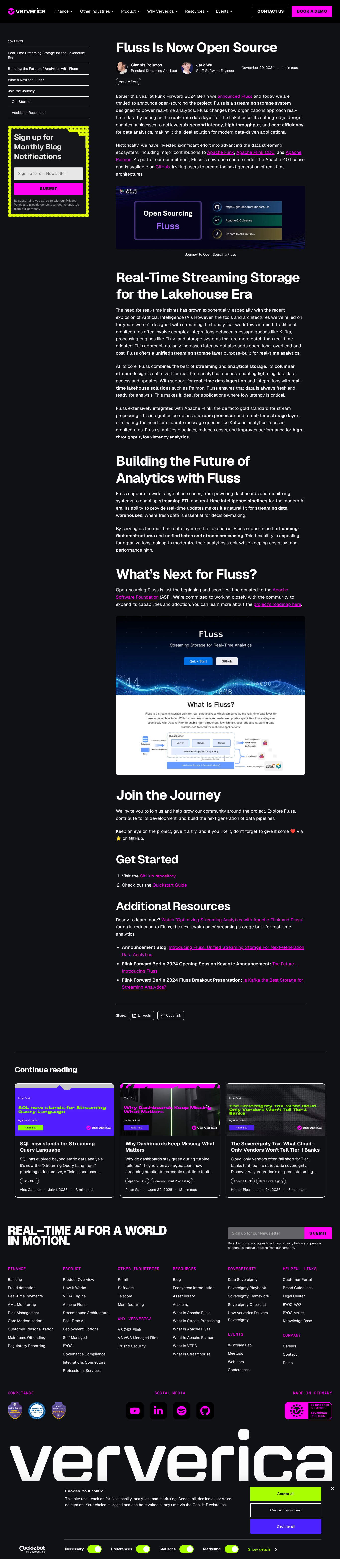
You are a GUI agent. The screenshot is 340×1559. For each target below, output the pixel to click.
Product (128, 11)
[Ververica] (26, 11)
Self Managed (75, 1337)
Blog (177, 1279)
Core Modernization (25, 1320)
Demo (288, 1362)
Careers (289, 1346)
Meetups (235, 1353)
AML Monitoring (22, 1304)
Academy (181, 1304)
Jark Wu (204, 65)
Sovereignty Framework (248, 1296)
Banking (15, 1279)
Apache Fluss (128, 81)
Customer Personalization (31, 1329)
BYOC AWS (292, 1304)
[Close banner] (332, 1488)
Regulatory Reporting (26, 1345)
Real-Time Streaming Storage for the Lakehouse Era (46, 55)
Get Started (21, 101)
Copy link (173, 1015)
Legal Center (294, 1296)
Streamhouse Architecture (85, 1312)
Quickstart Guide (170, 885)
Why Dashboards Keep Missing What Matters (170, 1146)
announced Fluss (235, 96)
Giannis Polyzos (146, 65)
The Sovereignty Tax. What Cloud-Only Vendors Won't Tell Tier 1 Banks (275, 1146)
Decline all (286, 1526)
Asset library (184, 1296)
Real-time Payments (25, 1296)
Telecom (125, 1296)
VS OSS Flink (129, 1329)
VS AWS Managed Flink (138, 1337)
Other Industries (95, 11)
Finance (61, 11)
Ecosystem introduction (194, 1287)
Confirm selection (285, 1510)
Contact (290, 1354)
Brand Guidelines (298, 1287)
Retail (123, 1279)
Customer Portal (297, 1279)
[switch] (143, 1549)
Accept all (285, 1494)
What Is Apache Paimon (193, 1337)
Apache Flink (220, 152)
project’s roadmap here (277, 604)
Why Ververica (160, 11)
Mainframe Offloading (26, 1337)
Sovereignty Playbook (247, 1287)
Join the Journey (21, 91)
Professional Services (82, 1370)
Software (126, 1287)
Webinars (236, 1361)
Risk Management (23, 1312)
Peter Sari (133, 1189)
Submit (48, 188)
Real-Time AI (73, 1320)
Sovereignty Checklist (247, 1304)
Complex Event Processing (172, 1181)
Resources (194, 11)
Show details (259, 1549)
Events (222, 11)
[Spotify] (181, 1410)
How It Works (74, 1287)
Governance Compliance (84, 1354)
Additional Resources (28, 112)
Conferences (239, 1369)
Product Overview (78, 1279)
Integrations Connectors (84, 1362)
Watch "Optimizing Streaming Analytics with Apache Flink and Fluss (231, 920)
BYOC (68, 1345)
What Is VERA (185, 1345)
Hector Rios (240, 1189)
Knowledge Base (297, 1320)
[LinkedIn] (158, 1410)
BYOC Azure (293, 1312)
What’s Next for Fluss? (26, 79)
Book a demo (312, 11)
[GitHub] (205, 1410)
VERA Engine (74, 1296)
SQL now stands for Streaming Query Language (57, 1146)
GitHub (163, 167)
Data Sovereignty (271, 1181)
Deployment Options (81, 1329)
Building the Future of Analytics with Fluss (43, 68)
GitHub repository (158, 876)
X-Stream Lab (240, 1345)
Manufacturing (131, 1304)
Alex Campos (30, 1189)
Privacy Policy (293, 1243)
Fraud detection (22, 1287)
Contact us (270, 11)
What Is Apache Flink (191, 1312)
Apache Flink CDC (255, 152)
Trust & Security (132, 1346)
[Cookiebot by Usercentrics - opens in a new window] (32, 1549)
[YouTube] (135, 1410)
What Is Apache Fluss (192, 1329)
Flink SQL (29, 1181)
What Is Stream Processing (196, 1320)
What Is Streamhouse (191, 1354)
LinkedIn (144, 1015)
